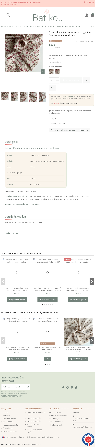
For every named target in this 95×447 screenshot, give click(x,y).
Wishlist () (89, 2)
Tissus (5, 412)
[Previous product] (92, 26)
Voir (47, 359)
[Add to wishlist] (52, 88)
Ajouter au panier (18, 300)
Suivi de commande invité (34, 431)
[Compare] (29, 262)
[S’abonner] (27, 387)
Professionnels (56, 425)
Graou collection (9, 419)
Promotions (7, 428)
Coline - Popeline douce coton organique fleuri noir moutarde (78, 289)
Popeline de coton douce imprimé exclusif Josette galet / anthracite (47, 289)
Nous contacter (56, 422)
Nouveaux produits (10, 425)
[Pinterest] (55, 119)
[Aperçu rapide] (29, 271)
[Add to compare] (86, 80)
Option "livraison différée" (33, 425)
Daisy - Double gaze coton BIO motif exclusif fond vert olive (17, 348)
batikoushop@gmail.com (83, 427)
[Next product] (93, 26)
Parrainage (54, 419)
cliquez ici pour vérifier (51, 437)
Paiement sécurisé (34, 418)
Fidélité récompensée (58, 416)
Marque (8, 222)
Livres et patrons (10, 431)
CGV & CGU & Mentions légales (36, 413)
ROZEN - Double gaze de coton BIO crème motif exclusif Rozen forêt (78, 349)
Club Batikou (8, 422)
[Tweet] (53, 119)
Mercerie (6, 416)
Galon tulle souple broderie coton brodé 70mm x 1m (47, 348)
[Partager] (49, 119)
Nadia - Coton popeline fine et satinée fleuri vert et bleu (16, 289)
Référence (80, 41)
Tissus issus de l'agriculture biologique (27, 222)
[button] (42, 304)
